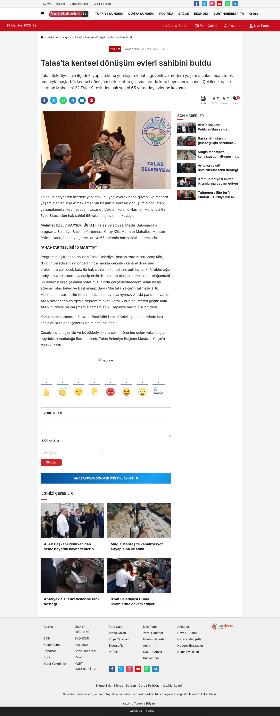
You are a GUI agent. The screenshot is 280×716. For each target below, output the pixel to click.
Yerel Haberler (153, 633)
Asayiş (48, 627)
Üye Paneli (261, 26)
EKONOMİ (201, 13)
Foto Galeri (208, 26)
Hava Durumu (187, 633)
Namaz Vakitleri (188, 652)
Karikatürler (151, 658)
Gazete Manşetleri (190, 639)
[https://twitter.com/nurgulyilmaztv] (204, 3)
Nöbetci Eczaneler (190, 645)
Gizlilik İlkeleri (102, 3)
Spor (47, 657)
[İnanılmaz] (142, 385)
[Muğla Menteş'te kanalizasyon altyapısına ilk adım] (139, 520)
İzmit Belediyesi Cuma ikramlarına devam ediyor (133, 601)
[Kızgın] (110, 385)
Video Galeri (177, 26)
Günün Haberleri (154, 639)
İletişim (60, 3)
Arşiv (146, 645)
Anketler (183, 627)
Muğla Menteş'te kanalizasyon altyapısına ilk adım (137, 546)
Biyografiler (117, 645)
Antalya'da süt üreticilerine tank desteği (72, 601)
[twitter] (53, 100)
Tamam (150, 711)
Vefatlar (114, 652)
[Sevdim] (78, 385)
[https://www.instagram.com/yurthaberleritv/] (212, 3)
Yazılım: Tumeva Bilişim (139, 703)
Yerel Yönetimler (55, 664)
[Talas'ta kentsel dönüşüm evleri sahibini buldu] (106, 150)
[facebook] (44, 100)
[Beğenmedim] (94, 385)
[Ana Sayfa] (42, 37)
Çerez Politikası (79, 3)
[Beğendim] (46, 385)
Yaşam (67, 37)
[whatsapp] (63, 100)
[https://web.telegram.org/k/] (235, 3)
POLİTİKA (166, 13)
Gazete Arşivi (152, 652)
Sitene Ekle (104, 685)
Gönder (51, 462)
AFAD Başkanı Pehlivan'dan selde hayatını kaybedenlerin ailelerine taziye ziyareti (69, 547)
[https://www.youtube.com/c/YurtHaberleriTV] (219, 3)
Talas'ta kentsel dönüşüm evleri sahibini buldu (104, 37)
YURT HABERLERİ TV (228, 13)
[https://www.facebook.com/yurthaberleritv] (196, 3)
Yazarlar (235, 26)
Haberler (53, 37)
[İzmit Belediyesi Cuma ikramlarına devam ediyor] (139, 575)
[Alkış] (62, 385)
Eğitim (48, 638)
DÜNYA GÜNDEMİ (141, 13)
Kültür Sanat (52, 645)
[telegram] (72, 100)
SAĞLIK (183, 13)
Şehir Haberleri (85, 651)
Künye (47, 3)
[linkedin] (82, 100)
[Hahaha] (126, 385)
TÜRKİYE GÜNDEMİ (109, 13)
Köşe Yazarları (119, 639)
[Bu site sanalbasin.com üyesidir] (222, 626)
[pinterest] (91, 100)
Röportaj (50, 651)
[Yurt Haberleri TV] (68, 13)
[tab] (53, 413)
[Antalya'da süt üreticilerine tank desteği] (72, 575)
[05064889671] (227, 3)
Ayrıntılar (136, 711)
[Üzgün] (159, 385)
